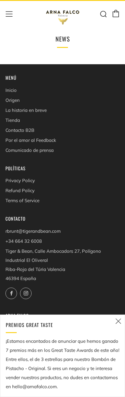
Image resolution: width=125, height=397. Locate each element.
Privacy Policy (20, 180)
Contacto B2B (19, 130)
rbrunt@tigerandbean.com (33, 231)
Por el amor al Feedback (30, 140)
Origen (12, 100)
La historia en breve (26, 110)
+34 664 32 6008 (23, 241)
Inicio (11, 90)
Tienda (12, 120)
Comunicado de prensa (29, 150)
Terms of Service (22, 200)
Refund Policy (20, 190)
